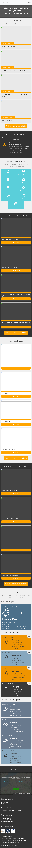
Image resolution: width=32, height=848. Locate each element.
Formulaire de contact (9, 804)
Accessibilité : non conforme (10, 842)
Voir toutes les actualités (16, 126)
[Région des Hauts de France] (13, 830)
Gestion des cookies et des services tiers (14, 840)
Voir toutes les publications (16, 332)
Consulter (17, 242)
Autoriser (16, 789)
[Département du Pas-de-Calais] (8, 830)
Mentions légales (7, 836)
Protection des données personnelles (13, 838)
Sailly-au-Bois (5, 2)
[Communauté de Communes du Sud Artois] (3, 830)
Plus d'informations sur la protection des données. (13, 781)
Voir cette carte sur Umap (22, 793)
